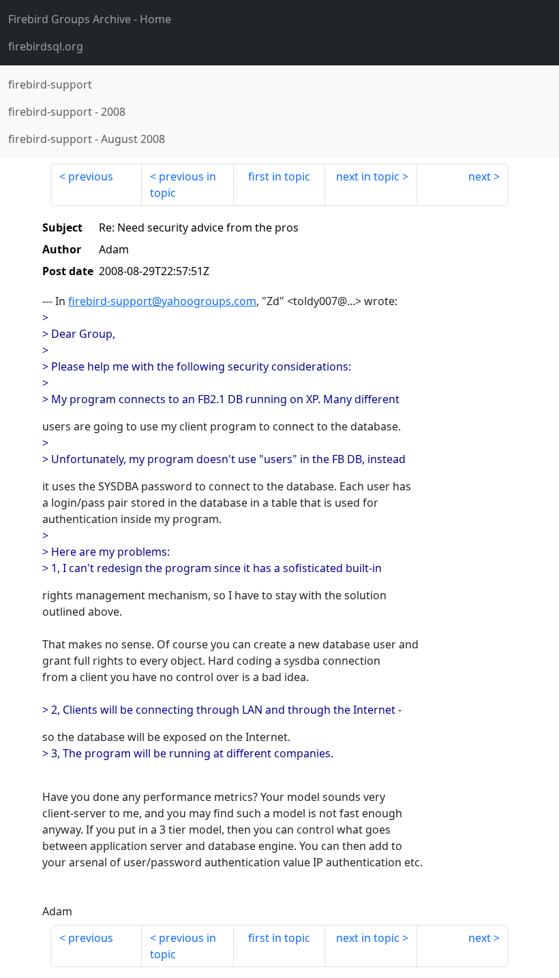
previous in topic (183, 184)
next (479, 176)
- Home (89, 19)
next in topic (367, 176)
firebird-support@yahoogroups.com (162, 301)
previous (90, 176)
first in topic (279, 176)
